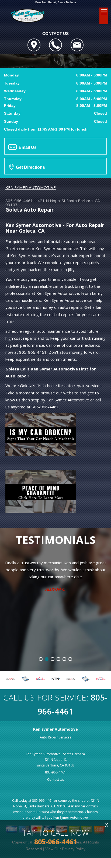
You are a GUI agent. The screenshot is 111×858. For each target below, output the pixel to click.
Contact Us (55, 779)
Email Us (27, 147)
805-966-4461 (19, 200)
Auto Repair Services (55, 737)
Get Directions (30, 167)
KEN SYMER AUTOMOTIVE (30, 187)
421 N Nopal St (51, 200)
